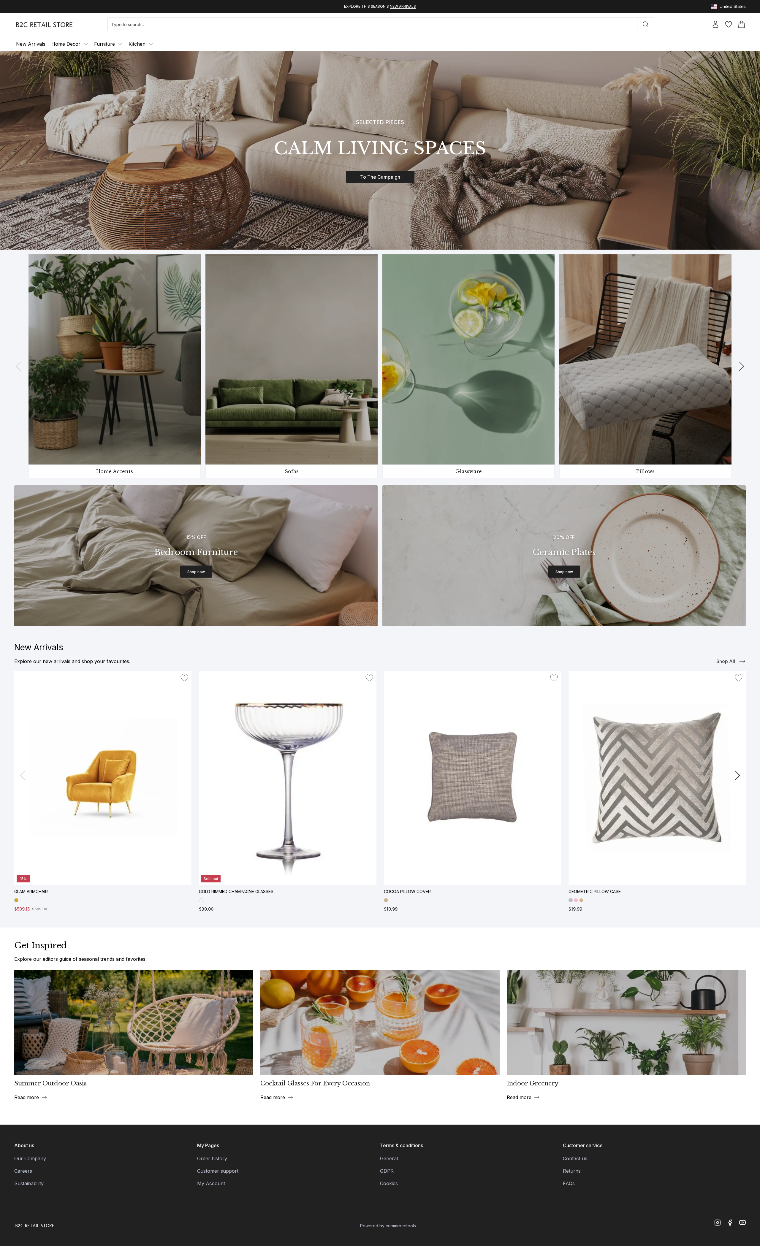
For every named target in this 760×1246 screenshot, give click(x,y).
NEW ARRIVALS (403, 6)
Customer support (217, 1171)
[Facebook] (730, 1222)
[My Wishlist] (728, 25)
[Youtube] (742, 1222)
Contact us (575, 1158)
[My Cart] (741, 25)
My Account (211, 1183)
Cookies (389, 1183)
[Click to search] (645, 24)
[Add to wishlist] (184, 678)
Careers (23, 1171)
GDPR (387, 1171)
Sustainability (29, 1183)
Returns (572, 1171)
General (389, 1158)
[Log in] (699, 25)
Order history (212, 1158)
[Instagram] (717, 1222)
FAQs (569, 1183)
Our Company (30, 1158)
